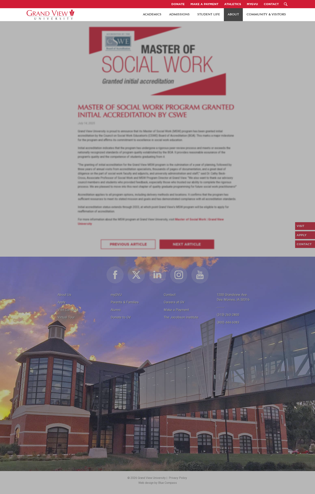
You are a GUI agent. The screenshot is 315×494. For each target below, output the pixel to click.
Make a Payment (176, 310)
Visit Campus (67, 310)
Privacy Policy (178, 478)
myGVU (116, 295)
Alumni (116, 310)
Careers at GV (174, 302)
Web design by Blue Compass (157, 483)
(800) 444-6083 (228, 322)
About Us (64, 295)
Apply (62, 302)
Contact (170, 295)
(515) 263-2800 (228, 315)
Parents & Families (125, 302)
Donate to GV (121, 317)
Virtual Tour (66, 317)
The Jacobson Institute (181, 317)
